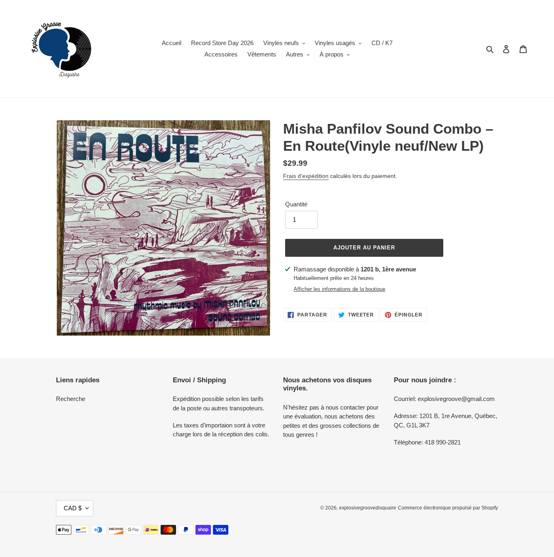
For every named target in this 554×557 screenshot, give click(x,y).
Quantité (296, 204)
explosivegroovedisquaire (367, 508)
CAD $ (73, 508)
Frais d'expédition (306, 176)
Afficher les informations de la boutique (339, 289)
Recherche (70, 398)
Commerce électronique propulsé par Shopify (448, 508)
